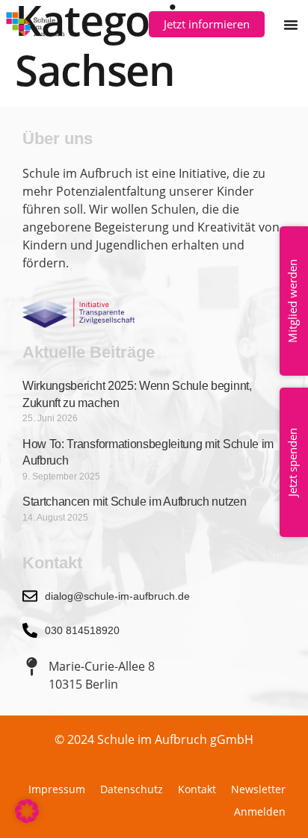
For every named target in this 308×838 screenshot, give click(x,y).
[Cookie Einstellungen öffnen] (27, 818)
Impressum (56, 789)
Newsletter (258, 789)
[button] (291, 24)
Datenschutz (131, 789)
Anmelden (260, 811)
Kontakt (197, 789)
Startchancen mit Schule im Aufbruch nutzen (134, 501)
